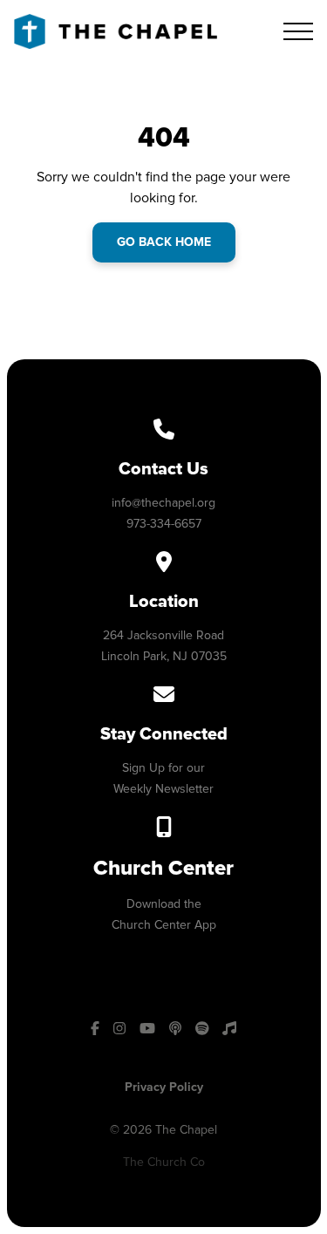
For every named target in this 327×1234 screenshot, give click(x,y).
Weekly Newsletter (163, 788)
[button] (298, 31)
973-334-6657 (163, 523)
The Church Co (164, 1162)
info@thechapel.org (163, 502)
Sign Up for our (163, 767)
